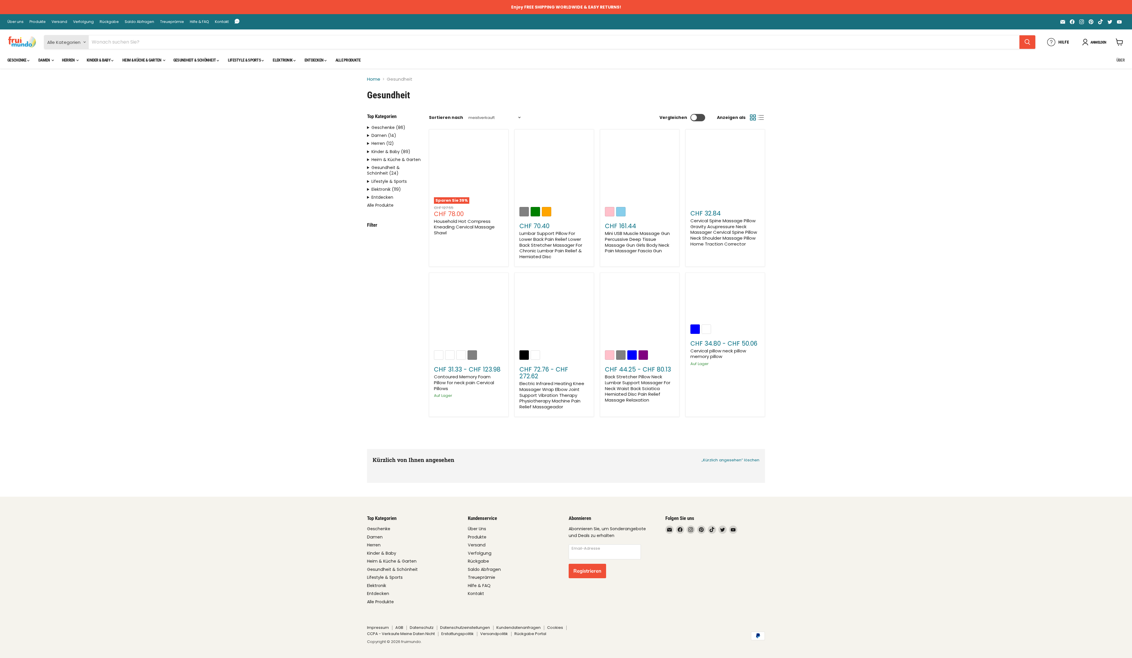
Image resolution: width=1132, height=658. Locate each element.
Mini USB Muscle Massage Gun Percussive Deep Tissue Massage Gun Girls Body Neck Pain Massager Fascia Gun (637, 242)
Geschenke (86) (388, 127)
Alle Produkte (348, 60)
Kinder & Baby (99, 60)
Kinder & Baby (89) (390, 152)
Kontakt (222, 22)
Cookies (555, 627)
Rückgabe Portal (530, 634)
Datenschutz (422, 627)
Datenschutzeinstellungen (465, 627)
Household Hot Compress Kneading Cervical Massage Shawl (464, 227)
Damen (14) (383, 135)
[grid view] (753, 118)
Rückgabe (109, 22)
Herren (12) (382, 143)
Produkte (37, 22)
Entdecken (314, 60)
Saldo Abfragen (139, 22)
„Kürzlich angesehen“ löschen (730, 460)
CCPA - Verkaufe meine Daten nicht (401, 634)
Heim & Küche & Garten (142, 60)
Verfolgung (83, 22)
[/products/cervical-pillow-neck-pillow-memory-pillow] (725, 299)
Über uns (15, 22)
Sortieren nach (446, 117)
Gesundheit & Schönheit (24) (383, 170)
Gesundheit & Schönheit (195, 60)
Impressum (378, 627)
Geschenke (17, 60)
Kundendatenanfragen (518, 627)
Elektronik (283, 60)
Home (373, 79)
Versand (59, 22)
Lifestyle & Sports (245, 60)
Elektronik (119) (386, 189)
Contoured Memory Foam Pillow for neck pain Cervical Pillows (464, 382)
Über (1120, 60)
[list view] (761, 118)
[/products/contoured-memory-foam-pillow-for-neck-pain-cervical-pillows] (469, 312)
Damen (44, 60)
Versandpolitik (494, 634)
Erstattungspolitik (457, 634)
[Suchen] (1027, 42)
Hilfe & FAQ (199, 22)
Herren (68, 60)
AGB (399, 627)
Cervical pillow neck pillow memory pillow (718, 354)
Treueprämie (172, 22)
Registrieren (587, 571)
